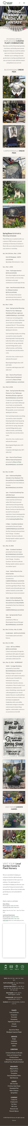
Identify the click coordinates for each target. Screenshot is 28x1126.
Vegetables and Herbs (14, 1021)
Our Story (14, 1104)
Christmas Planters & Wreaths (14, 1053)
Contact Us (14, 1099)
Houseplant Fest (14, 1088)
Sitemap (14, 1120)
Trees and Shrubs (14, 1012)
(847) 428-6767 (15, 907)
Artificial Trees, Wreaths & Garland (14, 1062)
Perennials (14, 1017)
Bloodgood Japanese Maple (14, 1032)
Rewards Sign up (14, 1111)
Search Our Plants (14, 1029)
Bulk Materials (14, 1078)
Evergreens (14, 1015)
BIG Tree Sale (14, 1083)
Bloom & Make (17, 379)
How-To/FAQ (14, 1071)
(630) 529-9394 (14, 905)
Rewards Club (14, 1109)
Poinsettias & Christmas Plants (14, 1059)
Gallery (14, 1045)
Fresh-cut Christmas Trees (14, 1055)
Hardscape (14, 1043)
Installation (14, 1041)
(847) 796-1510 (15, 918)
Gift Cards (14, 1106)
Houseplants (14, 1019)
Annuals (14, 1024)
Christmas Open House (14, 1086)
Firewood (14, 1026)
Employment (14, 1102)
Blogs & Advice (14, 1068)
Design (14, 1039)
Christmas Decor (14, 1057)
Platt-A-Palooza (14, 1090)
